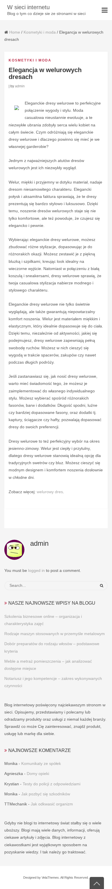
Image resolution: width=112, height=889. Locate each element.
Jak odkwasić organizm (52, 804)
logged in (36, 570)
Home (14, 32)
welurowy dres (50, 491)
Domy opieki (38, 773)
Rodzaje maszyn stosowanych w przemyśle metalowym (54, 633)
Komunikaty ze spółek (41, 763)
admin (20, 86)
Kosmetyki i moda (40, 32)
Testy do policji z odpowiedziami (51, 784)
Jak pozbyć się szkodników (45, 794)
